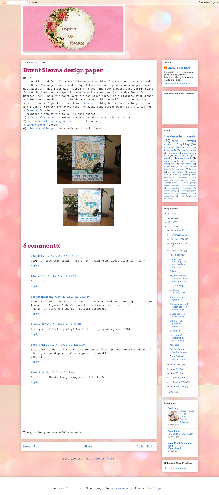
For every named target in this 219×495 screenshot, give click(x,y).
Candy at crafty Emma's (177, 298)
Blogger (158, 488)
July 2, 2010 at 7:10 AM (58, 276)
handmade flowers (174, 188)
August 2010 (177, 250)
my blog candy (170, 191)
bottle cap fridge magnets (177, 177)
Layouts (175, 175)
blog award (180, 169)
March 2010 (177, 377)
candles (177, 180)
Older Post (145, 446)
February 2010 (178, 382)
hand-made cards (180, 136)
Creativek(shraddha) (179, 67)
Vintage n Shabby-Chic (177, 291)
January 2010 (178, 386)
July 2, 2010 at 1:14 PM (72, 297)
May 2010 (176, 369)
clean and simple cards (177, 147)
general (176, 185)
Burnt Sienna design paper (178, 357)
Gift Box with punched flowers (176, 324)
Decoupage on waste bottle (177, 315)
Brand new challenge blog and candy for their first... (178, 263)
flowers (192, 169)
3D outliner (179, 155)
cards (175, 140)
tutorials (173, 153)
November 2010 (179, 235)
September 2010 (179, 243)
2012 (171, 218)
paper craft (171, 161)
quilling (184, 144)
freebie (32, 110)
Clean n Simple (177, 285)
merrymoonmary (121, 488)
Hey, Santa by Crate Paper (180, 434)
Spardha (36, 256)
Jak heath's (90, 103)
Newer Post (32, 446)
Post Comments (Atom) (100, 458)
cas (186, 180)
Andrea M (37, 324)
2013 (171, 213)
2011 (170, 222)
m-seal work (184, 158)
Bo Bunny (173, 408)
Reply (35, 265)
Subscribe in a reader (175, 468)
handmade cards (189, 185)
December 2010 (179, 230)
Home (88, 446)
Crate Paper (174, 431)
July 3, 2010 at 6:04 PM (63, 324)
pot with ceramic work (183, 193)
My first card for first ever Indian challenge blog (179, 278)
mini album (189, 188)
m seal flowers (176, 172)
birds (194, 175)
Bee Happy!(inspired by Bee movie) (177, 338)
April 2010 (176, 373)
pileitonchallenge (40, 128)
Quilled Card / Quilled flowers (178, 350)
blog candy (170, 150)
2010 (171, 226)
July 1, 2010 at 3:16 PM (61, 256)
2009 (171, 392)
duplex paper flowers (180, 183)
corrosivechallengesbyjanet (47, 121)
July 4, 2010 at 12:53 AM (67, 345)
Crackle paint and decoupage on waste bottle (179, 307)
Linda (35, 276)
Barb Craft (39, 345)
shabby (182, 196)
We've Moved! (174, 448)
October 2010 (178, 239)
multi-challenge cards (174, 166)
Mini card (174, 345)
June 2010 (176, 364)
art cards (185, 175)
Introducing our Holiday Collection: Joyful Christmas (187, 416)
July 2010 (176, 255)
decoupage (186, 164)
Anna (34, 372)
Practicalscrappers (42, 117)
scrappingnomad (42, 297)
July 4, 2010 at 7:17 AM (56, 372)
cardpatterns (36, 125)
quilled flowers (170, 196)
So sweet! (175, 330)
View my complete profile (177, 83)
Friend (173, 271)
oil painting (184, 191)
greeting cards (188, 150)
